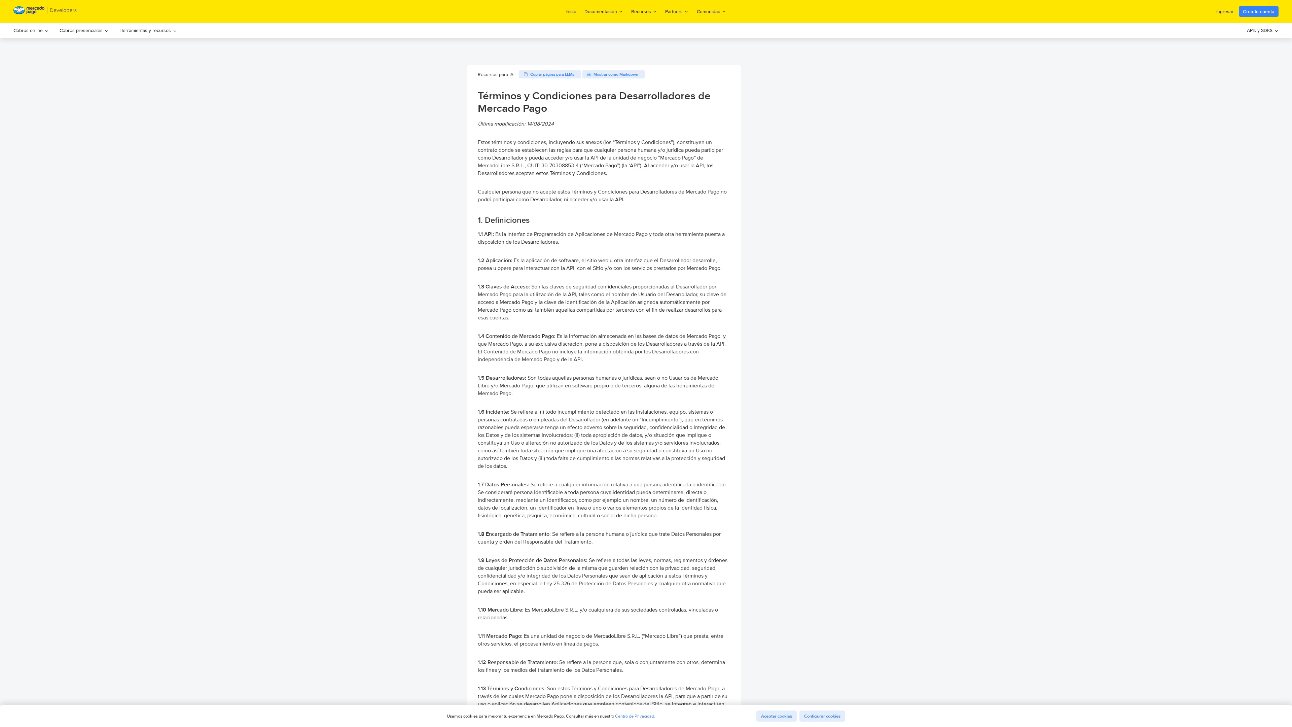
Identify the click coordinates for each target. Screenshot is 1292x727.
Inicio (571, 11)
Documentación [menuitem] (600, 11)
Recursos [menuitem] (641, 11)
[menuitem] (31, 30)
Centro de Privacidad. (635, 716)
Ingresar (1224, 11)
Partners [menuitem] (674, 11)
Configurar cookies (822, 716)
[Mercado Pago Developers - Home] (45, 11)
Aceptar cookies (776, 716)
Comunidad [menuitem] (708, 11)
